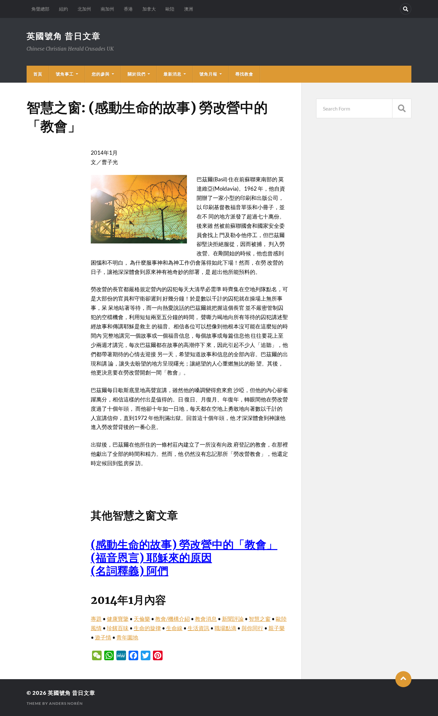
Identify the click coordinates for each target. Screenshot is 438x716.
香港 (128, 9)
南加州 (107, 9)
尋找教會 (244, 74)
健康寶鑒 (118, 618)
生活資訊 (198, 628)
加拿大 (149, 9)
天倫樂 (142, 618)
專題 (96, 618)
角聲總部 (40, 9)
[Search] (405, 9)
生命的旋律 (147, 628)
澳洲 (188, 9)
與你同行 (252, 628)
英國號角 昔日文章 (64, 36)
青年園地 (127, 637)
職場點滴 (225, 628)
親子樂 (276, 628)
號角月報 (208, 74)
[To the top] (403, 679)
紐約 (63, 9)
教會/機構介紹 (172, 618)
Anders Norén (66, 703)
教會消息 (206, 618)
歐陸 (169, 9)
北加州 (84, 9)
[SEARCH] (401, 108)
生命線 (174, 628)
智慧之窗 (260, 618)
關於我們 (137, 74)
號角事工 (65, 74)
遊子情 (103, 637)
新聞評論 (233, 618)
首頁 (37, 74)
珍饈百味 (118, 628)
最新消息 (172, 74)
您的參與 (101, 74)
